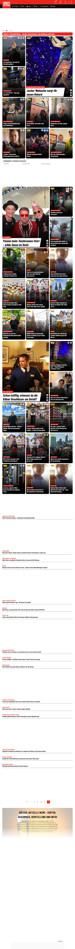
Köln (7, 30)
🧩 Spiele (52, 6)
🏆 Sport (35, 6)
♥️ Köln (22, 6)
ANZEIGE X (60, 941)
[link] (6, 4)
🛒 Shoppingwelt (44, 6)
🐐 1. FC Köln (15, 6)
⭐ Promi (29, 6)
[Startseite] (3, 30)
